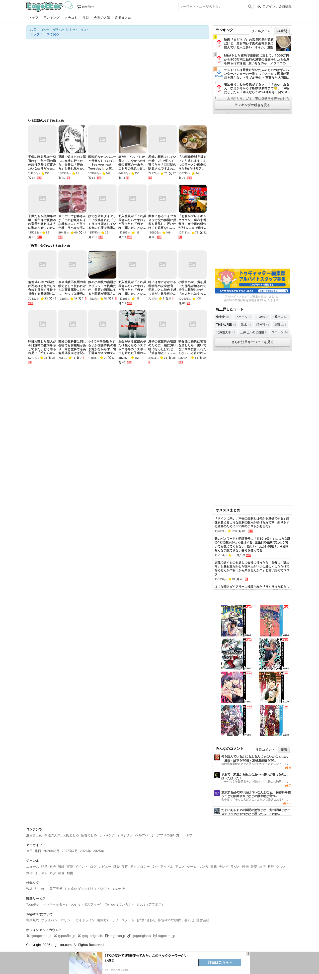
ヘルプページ (145, 835)
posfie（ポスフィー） (87, 904)
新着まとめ (123, 17)
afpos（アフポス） (151, 904)
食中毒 (223, 317)
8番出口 (280, 317)
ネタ (53, 873)
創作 (29, 873)
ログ (93, 866)
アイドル (166, 866)
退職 (280, 324)
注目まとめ (34, 835)
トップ (33, 17)
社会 (53, 866)
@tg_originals (92, 936)
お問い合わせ (146, 920)
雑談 (116, 866)
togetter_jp (166, 936)
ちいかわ (119, 889)
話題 (44, 866)
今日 (29, 851)
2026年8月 (51, 851)
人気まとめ (71, 835)
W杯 (29, 889)
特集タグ (32, 883)
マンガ (203, 866)
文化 (155, 866)
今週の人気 (102, 17)
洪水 (246, 324)
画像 (61, 873)
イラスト (41, 873)
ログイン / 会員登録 (277, 6)
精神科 (262, 324)
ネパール (243, 317)
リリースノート (123, 920)
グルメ (281, 866)
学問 (125, 866)
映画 (245, 866)
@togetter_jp (41, 936)
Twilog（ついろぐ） (120, 904)
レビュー (104, 866)
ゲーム (192, 866)
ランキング (51, 17)
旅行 (262, 866)
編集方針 (103, 920)
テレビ (224, 866)
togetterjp (117, 936)
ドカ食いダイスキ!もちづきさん (87, 889)
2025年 (98, 851)
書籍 (213, 866)
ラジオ (235, 866)
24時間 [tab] (281, 31)
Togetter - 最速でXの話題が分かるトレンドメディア (50, 6)
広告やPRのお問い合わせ (176, 920)
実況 (70, 866)
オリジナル (125, 835)
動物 (70, 873)
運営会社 (202, 920)
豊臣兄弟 (55, 889)
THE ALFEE (226, 324)
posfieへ (88, 6)
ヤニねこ (40, 889)
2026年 (85, 851)
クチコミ (71, 17)
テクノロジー (140, 866)
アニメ (180, 866)
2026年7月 (70, 851)
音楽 (254, 866)
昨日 (38, 851)
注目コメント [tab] (265, 749)
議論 (61, 866)
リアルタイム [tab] (261, 31)
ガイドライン (85, 920)
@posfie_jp (66, 936)
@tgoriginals (141, 936)
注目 (85, 17)
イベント (81, 866)
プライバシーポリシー (57, 920)
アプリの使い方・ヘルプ (174, 835)
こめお (262, 317)
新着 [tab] (284, 749)
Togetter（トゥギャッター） (47, 904)
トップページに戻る (44, 34)
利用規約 (32, 920)
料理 (271, 866)
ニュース (32, 866)
